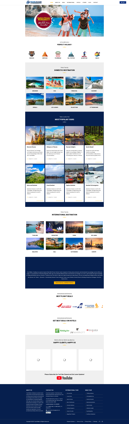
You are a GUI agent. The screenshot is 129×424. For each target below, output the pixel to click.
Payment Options (71, 421)
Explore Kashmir (70, 185)
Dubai (74, 235)
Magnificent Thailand (71, 414)
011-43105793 (56, 404)
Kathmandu (74, 252)
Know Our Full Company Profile (64, 282)
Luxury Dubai (69, 396)
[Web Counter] (48, 412)
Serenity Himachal (90, 399)
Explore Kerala (89, 405)
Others (84, 2)
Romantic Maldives (70, 405)
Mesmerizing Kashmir (91, 402)
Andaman (35, 91)
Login (123, 2)
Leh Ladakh (54, 107)
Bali (54, 252)
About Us (57, 2)
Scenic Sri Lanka (70, 411)
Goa (54, 91)
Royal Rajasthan (90, 411)
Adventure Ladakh (90, 408)
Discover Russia (31, 147)
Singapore (54, 235)
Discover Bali (69, 393)
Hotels (78, 2)
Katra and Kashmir (32, 185)
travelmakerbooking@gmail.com (53, 410)
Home (51, 2)
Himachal (74, 91)
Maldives (35, 252)
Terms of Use (80, 421)
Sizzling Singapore (70, 408)
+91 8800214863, (50, 406)
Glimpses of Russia (52, 147)
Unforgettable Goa (90, 396)
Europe (94, 252)
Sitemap (95, 421)
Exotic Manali (89, 147)
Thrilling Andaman (90, 393)
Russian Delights (71, 147)
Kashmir (94, 91)
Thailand (35, 235)
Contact (95, 2)
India (63, 2)
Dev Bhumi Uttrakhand (91, 414)
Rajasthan (74, 107)
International (70, 2)
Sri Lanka (94, 235)
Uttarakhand (94, 107)
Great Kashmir (51, 185)
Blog (90, 2)
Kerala (35, 107)
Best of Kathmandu (70, 402)
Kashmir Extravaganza (92, 185)
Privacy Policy (88, 421)
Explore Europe (70, 399)
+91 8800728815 (57, 406)
